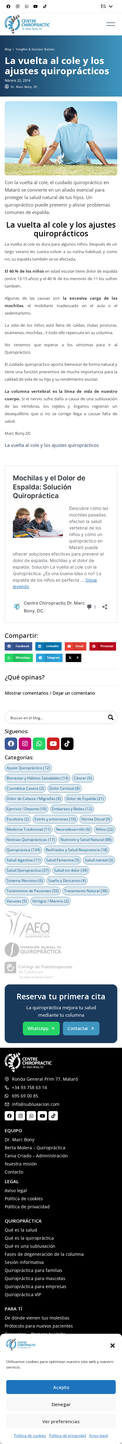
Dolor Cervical (64, 788)
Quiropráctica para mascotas (35, 1278)
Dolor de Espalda (85, 798)
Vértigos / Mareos (50, 901)
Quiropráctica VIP (23, 1294)
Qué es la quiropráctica (29, 1238)
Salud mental (99, 860)
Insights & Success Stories (35, 49)
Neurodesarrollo (73, 829)
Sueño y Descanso (67, 880)
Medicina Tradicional (29, 829)
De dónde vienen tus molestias (37, 1318)
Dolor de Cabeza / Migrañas (34, 798)
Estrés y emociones (55, 819)
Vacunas (17, 901)
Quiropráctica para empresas (35, 1286)
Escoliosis (18, 819)
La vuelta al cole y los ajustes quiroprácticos (52, 445)
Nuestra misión (21, 1164)
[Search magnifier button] (110, 717)
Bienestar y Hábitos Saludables (38, 778)
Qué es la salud (21, 1230)
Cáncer (83, 778)
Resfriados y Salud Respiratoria (77, 849)
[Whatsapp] (26, 6)
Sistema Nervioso (25, 880)
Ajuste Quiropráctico (28, 767)
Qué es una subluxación (30, 1246)
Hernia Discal (95, 819)
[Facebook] (8, 6)
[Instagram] (17, 6)
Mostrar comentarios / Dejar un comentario (50, 693)
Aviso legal (98, 1435)
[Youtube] (35, 6)
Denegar (61, 1404)
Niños (105, 829)
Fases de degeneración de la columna (44, 1254)
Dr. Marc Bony (19, 1139)
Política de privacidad (67, 1435)
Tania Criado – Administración (36, 1156)
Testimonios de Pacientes (33, 890)
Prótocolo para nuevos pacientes (39, 1326)
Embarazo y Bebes (72, 808)
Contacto (14, 1172)
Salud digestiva (24, 860)
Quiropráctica (23, 849)
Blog (8, 49)
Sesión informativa (24, 1262)
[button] (112, 1345)
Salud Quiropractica (28, 870)
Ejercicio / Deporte (27, 808)
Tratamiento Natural (86, 890)
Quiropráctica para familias (33, 1270)
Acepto (61, 1387)
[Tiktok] (44, 6)
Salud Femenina (62, 860)
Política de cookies (30, 1435)
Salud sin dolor (71, 870)
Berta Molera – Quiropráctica (35, 1148)
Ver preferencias (61, 1421)
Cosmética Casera (25, 788)
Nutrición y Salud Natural (86, 839)
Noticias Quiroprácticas (31, 839)
